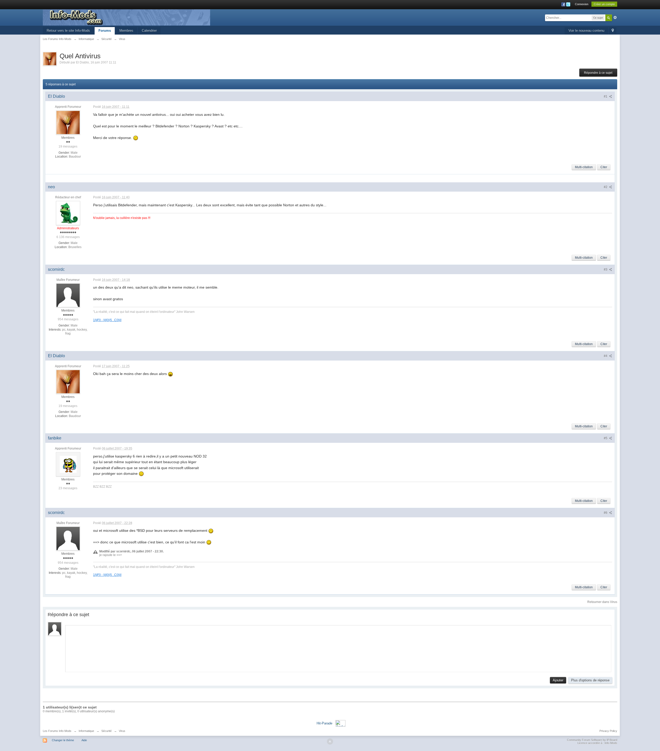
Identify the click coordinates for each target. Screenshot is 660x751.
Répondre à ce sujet (598, 73)
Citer (603, 167)
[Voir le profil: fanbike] (68, 464)
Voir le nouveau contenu (586, 30)
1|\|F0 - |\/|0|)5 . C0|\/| (107, 320)
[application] (338, 647)
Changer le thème (63, 740)
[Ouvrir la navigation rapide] (612, 31)
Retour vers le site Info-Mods (68, 30)
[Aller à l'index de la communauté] (126, 17)
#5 (606, 438)
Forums (104, 30)
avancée (615, 17)
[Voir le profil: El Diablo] (68, 122)
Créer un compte (604, 4)
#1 (606, 96)
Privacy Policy (608, 730)
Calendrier (149, 30)
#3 (606, 269)
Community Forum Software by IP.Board (592, 739)
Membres (126, 30)
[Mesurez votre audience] (340, 723)
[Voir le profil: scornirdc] (68, 295)
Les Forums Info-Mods (57, 730)
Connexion (581, 4)
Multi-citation (584, 167)
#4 (606, 356)
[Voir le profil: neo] (68, 213)
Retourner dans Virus (602, 602)
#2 (606, 187)
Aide (84, 740)
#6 (606, 513)
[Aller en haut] (330, 741)
